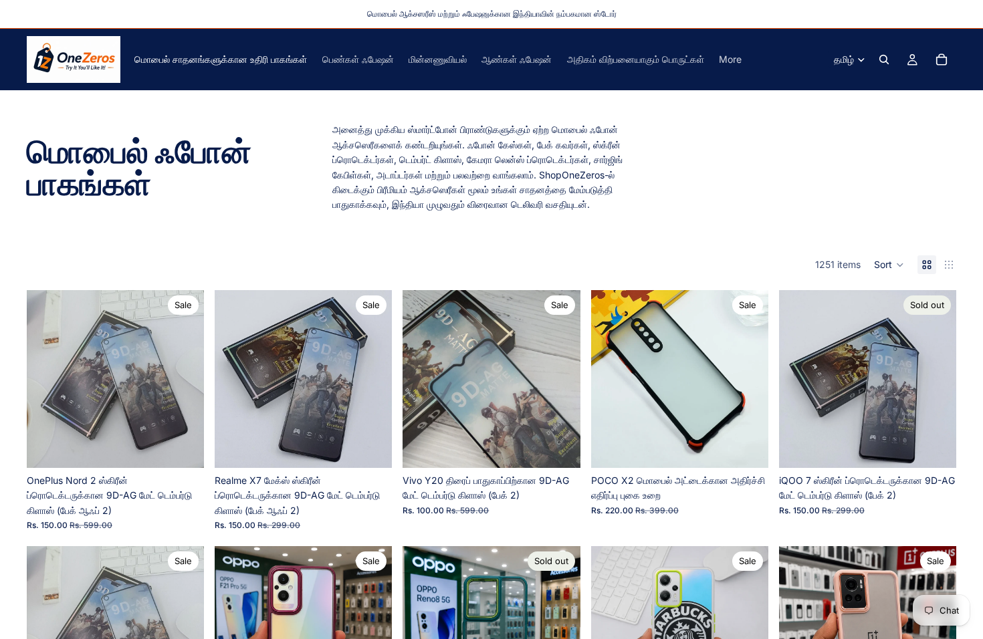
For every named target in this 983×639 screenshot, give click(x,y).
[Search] (884, 59)
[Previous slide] (47, 379)
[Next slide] (184, 379)
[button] (889, 264)
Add (194, 447)
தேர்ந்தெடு (759, 447)
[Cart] (941, 59)
